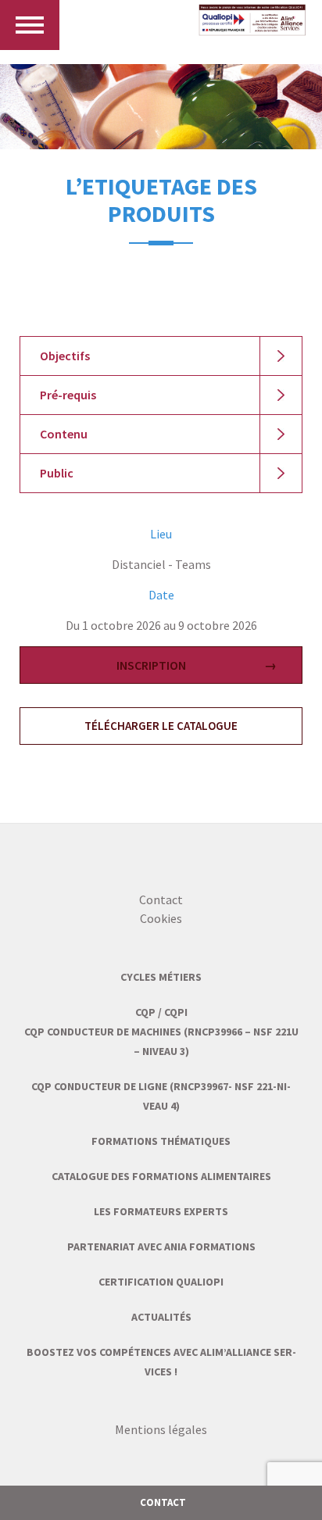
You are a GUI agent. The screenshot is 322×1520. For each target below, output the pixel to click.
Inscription (151, 665)
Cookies (161, 918)
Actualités (161, 1317)
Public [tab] (56, 473)
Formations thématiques (161, 1141)
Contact (161, 899)
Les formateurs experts (161, 1211)
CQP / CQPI (161, 1012)
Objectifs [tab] (65, 355)
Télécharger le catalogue (161, 725)
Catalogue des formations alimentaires (161, 1176)
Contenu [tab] (64, 434)
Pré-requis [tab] (68, 394)
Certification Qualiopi (161, 1282)
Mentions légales (161, 1429)
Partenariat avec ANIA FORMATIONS (161, 1246)
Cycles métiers (161, 977)
